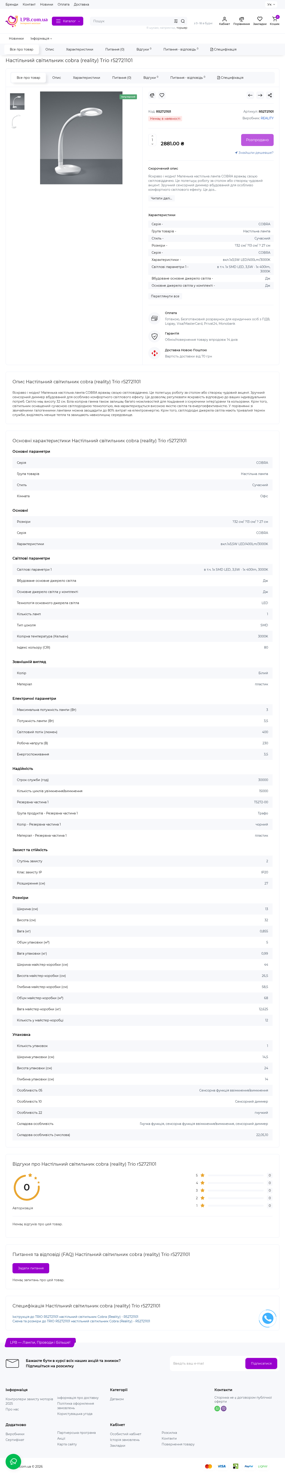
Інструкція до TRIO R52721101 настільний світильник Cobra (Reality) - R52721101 (75, 1317)
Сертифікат (15, 1440)
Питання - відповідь (180, 49)
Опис (49, 49)
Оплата (63, 4)
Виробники (15, 1434)
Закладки (117, 1446)
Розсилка (169, 1433)
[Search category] (175, 21)
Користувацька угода (74, 1414)
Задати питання (31, 1268)
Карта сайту (67, 1444)
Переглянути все (165, 296)
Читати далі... (161, 198)
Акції (61, 1438)
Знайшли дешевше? (256, 152)
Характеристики (79, 49)
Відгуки (143, 49)
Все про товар (21, 49)
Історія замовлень (125, 1440)
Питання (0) (114, 49)
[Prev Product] (250, 95)
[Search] (182, 21)
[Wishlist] (162, 95)
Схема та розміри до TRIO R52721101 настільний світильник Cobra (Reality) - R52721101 (81, 1321)
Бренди (12, 4)
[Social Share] (270, 95)
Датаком (117, 1399)
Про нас (12, 1409)
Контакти (169, 1438)
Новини (46, 4)
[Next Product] (260, 95)
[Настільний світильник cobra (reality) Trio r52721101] (81, 137)
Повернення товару (178, 1444)
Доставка (81, 4)
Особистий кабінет (125, 1434)
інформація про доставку (78, 1398)
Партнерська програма (76, 1433)
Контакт (29, 4)
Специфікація (224, 49)
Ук (269, 4)
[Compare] (152, 95)
